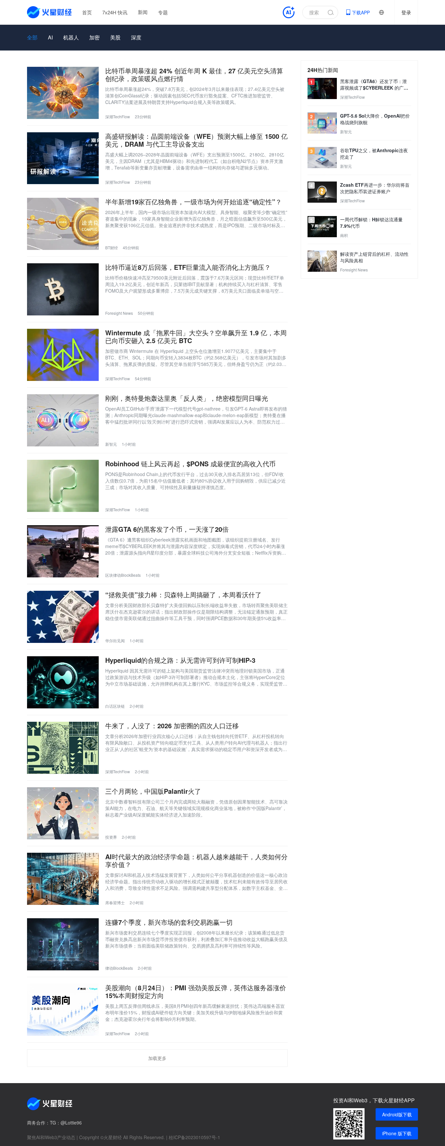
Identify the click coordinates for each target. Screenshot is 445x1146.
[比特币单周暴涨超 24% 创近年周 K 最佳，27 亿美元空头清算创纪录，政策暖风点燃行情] (63, 93)
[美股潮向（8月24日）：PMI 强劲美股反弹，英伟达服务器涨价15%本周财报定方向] (63, 1010)
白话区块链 (115, 706)
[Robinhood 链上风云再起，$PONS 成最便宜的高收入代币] (63, 486)
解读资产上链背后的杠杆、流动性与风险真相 (374, 257)
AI (50, 37)
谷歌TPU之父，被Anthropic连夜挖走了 (374, 153)
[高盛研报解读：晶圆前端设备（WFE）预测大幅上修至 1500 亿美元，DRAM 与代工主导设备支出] (63, 158)
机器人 (71, 37)
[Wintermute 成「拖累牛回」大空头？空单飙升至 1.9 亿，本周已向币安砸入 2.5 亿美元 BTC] (63, 355)
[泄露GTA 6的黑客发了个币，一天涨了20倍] (63, 551)
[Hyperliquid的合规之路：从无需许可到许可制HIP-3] (63, 682)
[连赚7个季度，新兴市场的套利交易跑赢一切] (63, 944)
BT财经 (111, 247)
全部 (32, 37)
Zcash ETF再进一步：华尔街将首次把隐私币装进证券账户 (374, 188)
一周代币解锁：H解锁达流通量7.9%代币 (371, 222)
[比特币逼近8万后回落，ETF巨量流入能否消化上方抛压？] (63, 289)
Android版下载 (397, 1114)
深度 (136, 37)
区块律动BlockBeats (123, 575)
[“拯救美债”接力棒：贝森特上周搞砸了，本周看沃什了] (63, 617)
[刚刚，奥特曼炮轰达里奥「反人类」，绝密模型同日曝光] (63, 420)
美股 (115, 37)
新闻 (143, 12)
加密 (94, 37)
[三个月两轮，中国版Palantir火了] (63, 813)
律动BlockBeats (119, 968)
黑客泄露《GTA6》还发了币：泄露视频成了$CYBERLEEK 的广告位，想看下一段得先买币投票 (374, 84)
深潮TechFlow (117, 116)
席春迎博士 (115, 902)
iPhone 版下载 (396, 1133)
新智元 (111, 444)
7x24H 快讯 (114, 12)
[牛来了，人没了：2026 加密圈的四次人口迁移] (63, 748)
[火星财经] (49, 12)
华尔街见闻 (115, 640)
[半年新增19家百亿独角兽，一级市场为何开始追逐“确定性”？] (63, 224)
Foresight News (119, 313)
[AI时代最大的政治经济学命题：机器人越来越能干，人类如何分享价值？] (63, 879)
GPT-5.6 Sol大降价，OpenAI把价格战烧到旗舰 (375, 118)
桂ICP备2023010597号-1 (194, 1137)
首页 (87, 12)
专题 (163, 12)
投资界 (111, 837)
